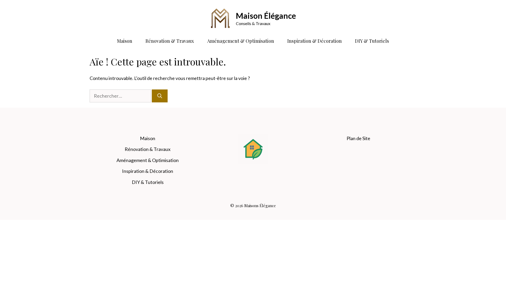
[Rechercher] (160, 95)
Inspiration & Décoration (314, 41)
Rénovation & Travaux (169, 41)
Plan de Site (358, 138)
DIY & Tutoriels (372, 41)
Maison (124, 41)
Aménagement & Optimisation (240, 41)
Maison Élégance (266, 15)
